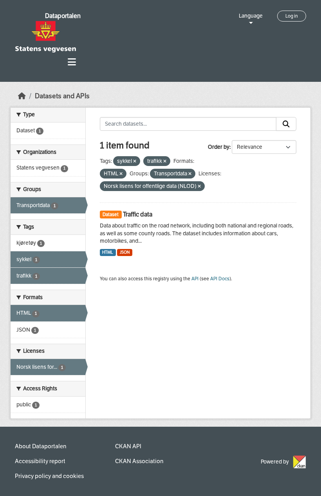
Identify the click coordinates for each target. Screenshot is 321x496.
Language (251, 16)
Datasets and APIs (62, 96)
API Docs (219, 278)
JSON (125, 252)
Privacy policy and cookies (49, 476)
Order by (218, 147)
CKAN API (128, 446)
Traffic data (137, 214)
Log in (291, 16)
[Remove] (134, 161)
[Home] (22, 96)
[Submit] (286, 124)
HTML (107, 252)
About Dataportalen (40, 446)
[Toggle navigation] (72, 62)
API (194, 278)
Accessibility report (40, 461)
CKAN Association (139, 461)
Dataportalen (63, 16)
